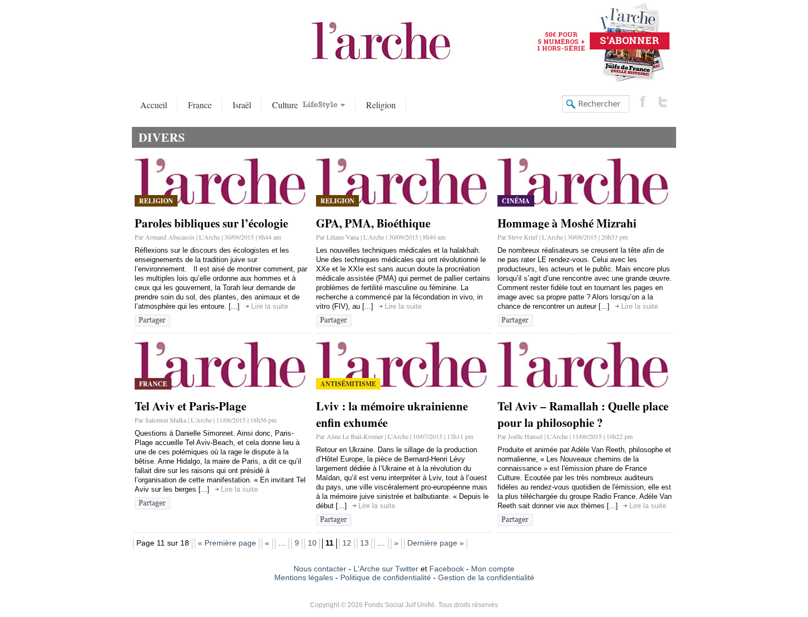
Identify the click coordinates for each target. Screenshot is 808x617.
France (200, 104)
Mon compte (492, 568)
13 (364, 542)
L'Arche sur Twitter (385, 568)
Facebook (445, 568)
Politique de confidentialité (385, 577)
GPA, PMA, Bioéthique (373, 223)
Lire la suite (269, 306)
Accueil (153, 104)
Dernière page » (435, 542)
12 (346, 542)
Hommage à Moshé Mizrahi (567, 223)
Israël (242, 104)
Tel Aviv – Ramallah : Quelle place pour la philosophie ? (582, 414)
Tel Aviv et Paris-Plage (190, 406)
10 (312, 542)
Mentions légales (303, 577)
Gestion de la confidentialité (486, 577)
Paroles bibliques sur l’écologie (211, 223)
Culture (286, 104)
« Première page (227, 542)
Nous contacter (320, 568)
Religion (381, 104)
